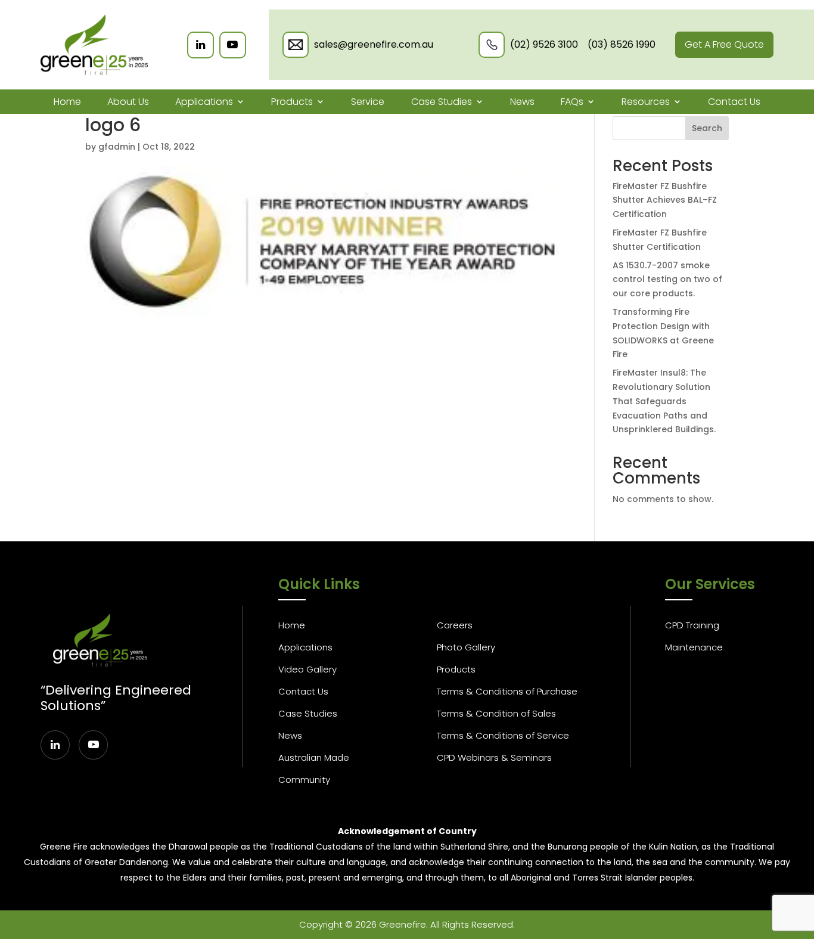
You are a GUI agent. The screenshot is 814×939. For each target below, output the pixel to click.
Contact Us (734, 101)
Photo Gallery (466, 647)
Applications (204, 101)
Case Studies (441, 101)
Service (367, 101)
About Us (128, 101)
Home (67, 101)
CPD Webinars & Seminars (494, 757)
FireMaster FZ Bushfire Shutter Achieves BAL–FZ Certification (665, 200)
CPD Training (692, 625)
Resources (646, 101)
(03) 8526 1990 (621, 44)
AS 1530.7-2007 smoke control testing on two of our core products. (667, 279)
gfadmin (116, 147)
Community (304, 779)
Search (707, 128)
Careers (455, 625)
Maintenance (694, 647)
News (522, 101)
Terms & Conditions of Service (503, 735)
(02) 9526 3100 (544, 44)
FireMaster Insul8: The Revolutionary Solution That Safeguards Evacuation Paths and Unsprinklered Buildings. (664, 401)
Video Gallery (307, 669)
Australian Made (313, 757)
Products (292, 101)
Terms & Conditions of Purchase (507, 691)
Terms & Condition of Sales (496, 713)
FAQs (572, 101)
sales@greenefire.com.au (373, 44)
